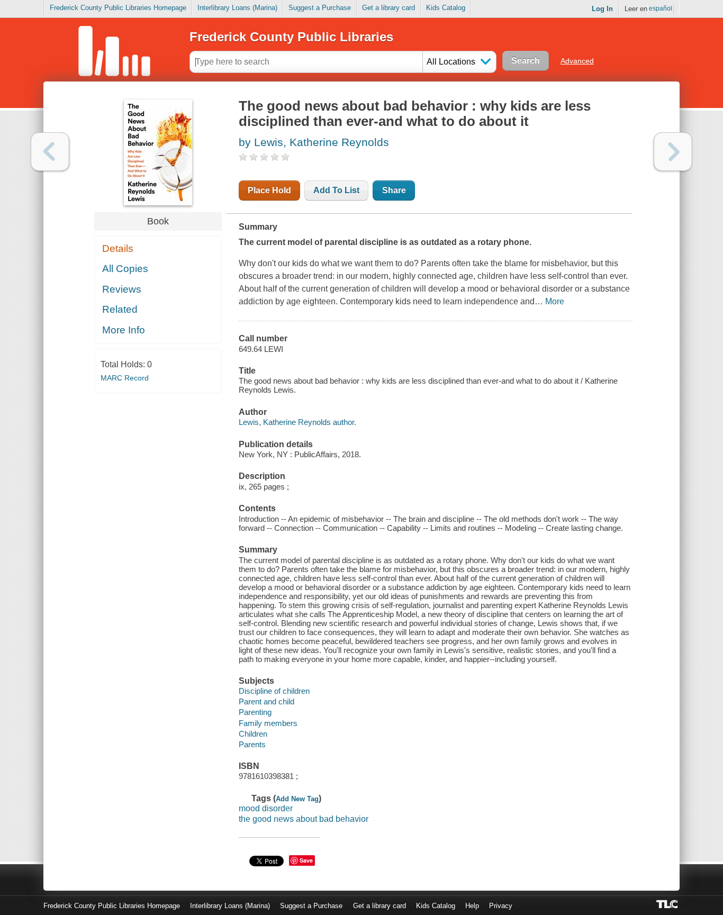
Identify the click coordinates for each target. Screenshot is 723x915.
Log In (602, 9)
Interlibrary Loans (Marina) (237, 8)
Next (673, 151)
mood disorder (266, 808)
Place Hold (269, 190)
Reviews (121, 289)
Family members (268, 723)
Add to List (336, 190)
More (554, 301)
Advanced (577, 61)
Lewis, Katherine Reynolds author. (297, 422)
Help (472, 906)
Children (253, 733)
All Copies (125, 268)
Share (394, 190)
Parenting (255, 712)
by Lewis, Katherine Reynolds (314, 142)
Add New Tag (297, 799)
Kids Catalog (445, 8)
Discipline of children (274, 690)
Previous (50, 151)
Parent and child (266, 701)
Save (306, 860)
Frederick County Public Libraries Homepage (118, 8)
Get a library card (388, 8)
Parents (252, 744)
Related (120, 309)
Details (117, 248)
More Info (123, 330)
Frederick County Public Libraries (291, 37)
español (660, 8)
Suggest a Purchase (319, 8)
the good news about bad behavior (303, 818)
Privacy (500, 906)
